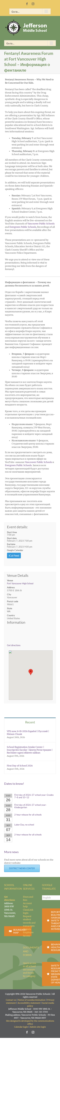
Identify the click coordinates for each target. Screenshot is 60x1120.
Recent (30, 722)
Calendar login (21, 1027)
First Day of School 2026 (20, 765)
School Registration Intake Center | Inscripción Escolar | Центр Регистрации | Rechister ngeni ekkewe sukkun (29, 750)
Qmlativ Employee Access (28, 932)
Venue (10, 580)
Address (11, 587)
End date (11, 544)
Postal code (12, 601)
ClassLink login (28, 911)
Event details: (17, 527)
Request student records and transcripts (29, 921)
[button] (30, 672)
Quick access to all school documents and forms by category (29, 970)
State (9, 608)
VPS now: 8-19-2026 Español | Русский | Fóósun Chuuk (28, 733)
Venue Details (17, 575)
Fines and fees (28, 898)
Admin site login (38, 1027)
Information (16, 622)
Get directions (13, 645)
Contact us (11, 1000)
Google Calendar (15, 550)
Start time (12, 532)
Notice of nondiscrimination (31, 1000)
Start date (12, 538)
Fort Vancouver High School (20, 583)
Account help (27, 905)
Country (11, 615)
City (9, 594)
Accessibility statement (29, 1003)
